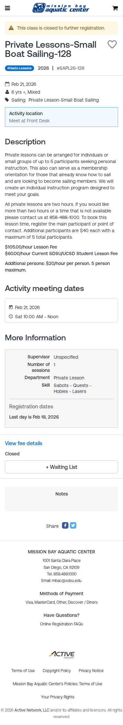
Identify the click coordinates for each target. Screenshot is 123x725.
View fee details (23, 443)
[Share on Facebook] (65, 527)
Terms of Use (90, 684)
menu (8, 8)
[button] (112, 44)
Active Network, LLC (32, 710)
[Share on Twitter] (73, 527)
